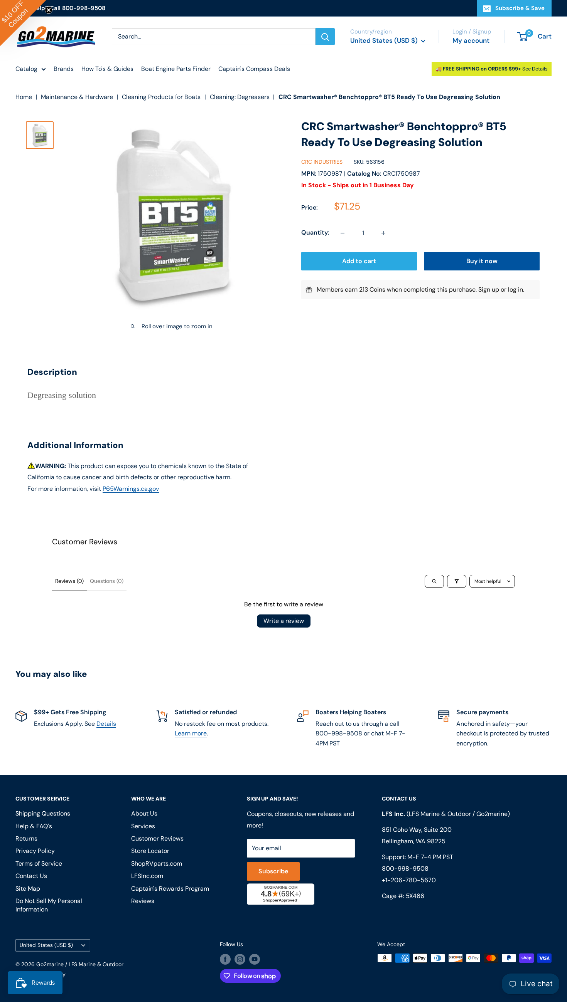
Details (106, 724)
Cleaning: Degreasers (240, 97)
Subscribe (273, 871)
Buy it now (482, 261)
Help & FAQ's (33, 826)
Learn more (191, 733)
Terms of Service (38, 863)
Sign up (488, 290)
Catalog (26, 69)
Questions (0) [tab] (106, 580)
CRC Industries (322, 162)
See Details (535, 68)
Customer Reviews (157, 838)
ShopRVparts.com (156, 863)
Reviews (142, 901)
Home (23, 97)
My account (470, 40)
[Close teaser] (48, 10)
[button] (23, 23)
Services (143, 826)
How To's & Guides (107, 69)
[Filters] (456, 581)
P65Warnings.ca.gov (131, 489)
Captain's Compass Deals (254, 69)
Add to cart (359, 261)
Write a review (283, 621)
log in (515, 290)
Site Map (27, 889)
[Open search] (434, 581)
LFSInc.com (147, 876)
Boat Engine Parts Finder (176, 69)
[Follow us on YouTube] (254, 958)
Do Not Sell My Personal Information (48, 905)
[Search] (325, 36)
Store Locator (150, 851)
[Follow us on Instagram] (240, 958)
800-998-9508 (405, 868)
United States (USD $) (46, 945)
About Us (144, 813)
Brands (64, 69)
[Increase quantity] (383, 233)
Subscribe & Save (520, 8)
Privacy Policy (35, 851)
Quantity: (315, 233)
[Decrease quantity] (342, 233)
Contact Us (31, 876)
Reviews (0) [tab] (69, 580)
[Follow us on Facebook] (225, 958)
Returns (26, 838)
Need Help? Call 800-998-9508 (60, 8)
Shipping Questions (42, 813)
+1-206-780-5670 (409, 880)
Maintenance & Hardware (77, 97)
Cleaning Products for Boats (161, 97)
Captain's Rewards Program (170, 889)
